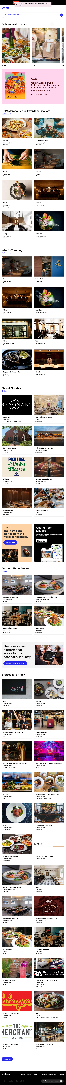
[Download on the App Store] (49, 541)
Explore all (5, 114)
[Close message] (49, 4)
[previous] (52, 24)
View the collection (38, 94)
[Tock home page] (5, 8)
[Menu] (63, 8)
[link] (17, 132)
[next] (57, 24)
